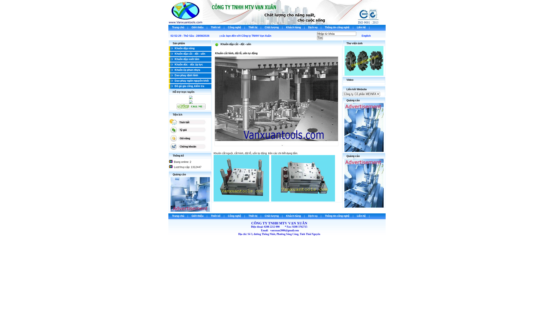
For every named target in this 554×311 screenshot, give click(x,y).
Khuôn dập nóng (185, 48)
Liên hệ (361, 27)
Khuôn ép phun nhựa (187, 69)
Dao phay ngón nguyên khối (192, 80)
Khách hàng (293, 27)
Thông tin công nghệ (337, 27)
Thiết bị (252, 27)
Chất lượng (272, 27)
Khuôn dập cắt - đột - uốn (190, 53)
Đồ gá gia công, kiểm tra (189, 86)
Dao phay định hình (186, 75)
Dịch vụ (312, 27)
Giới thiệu (197, 27)
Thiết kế (216, 27)
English (366, 35)
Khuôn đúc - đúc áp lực (189, 64)
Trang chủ (178, 27)
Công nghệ (234, 27)
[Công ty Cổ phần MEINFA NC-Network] (361, 94)
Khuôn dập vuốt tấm (187, 59)
